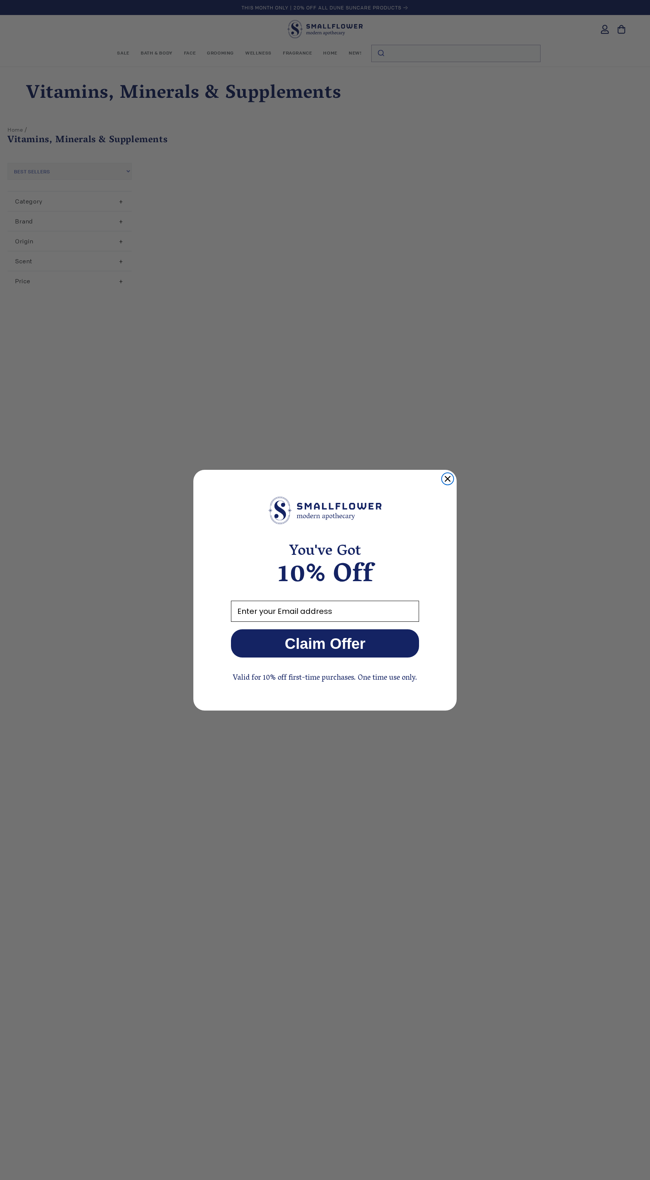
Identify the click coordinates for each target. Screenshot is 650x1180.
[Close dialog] (448, 479)
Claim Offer (325, 643)
